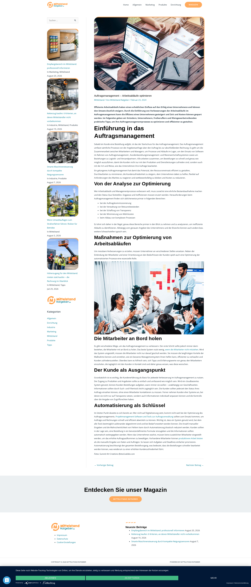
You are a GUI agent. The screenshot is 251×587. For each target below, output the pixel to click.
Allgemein (137, 4)
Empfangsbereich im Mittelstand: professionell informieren (157, 530)
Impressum (62, 535)
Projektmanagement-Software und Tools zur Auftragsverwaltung (144, 416)
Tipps (49, 345)
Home (126, 4)
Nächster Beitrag (195, 465)
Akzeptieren (132, 578)
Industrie (51, 327)
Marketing (150, 4)
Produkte (163, 4)
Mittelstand (52, 336)
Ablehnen (50, 578)
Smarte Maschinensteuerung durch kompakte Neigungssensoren (160, 541)
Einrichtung (176, 4)
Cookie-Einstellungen (66, 542)
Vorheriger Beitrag (103, 465)
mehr (214, 578)
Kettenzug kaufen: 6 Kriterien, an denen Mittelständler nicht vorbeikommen (165, 534)
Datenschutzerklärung (241, 583)
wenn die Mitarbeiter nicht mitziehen (181, 349)
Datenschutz (62, 538)
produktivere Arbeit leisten (191, 438)
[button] (193, 5)
